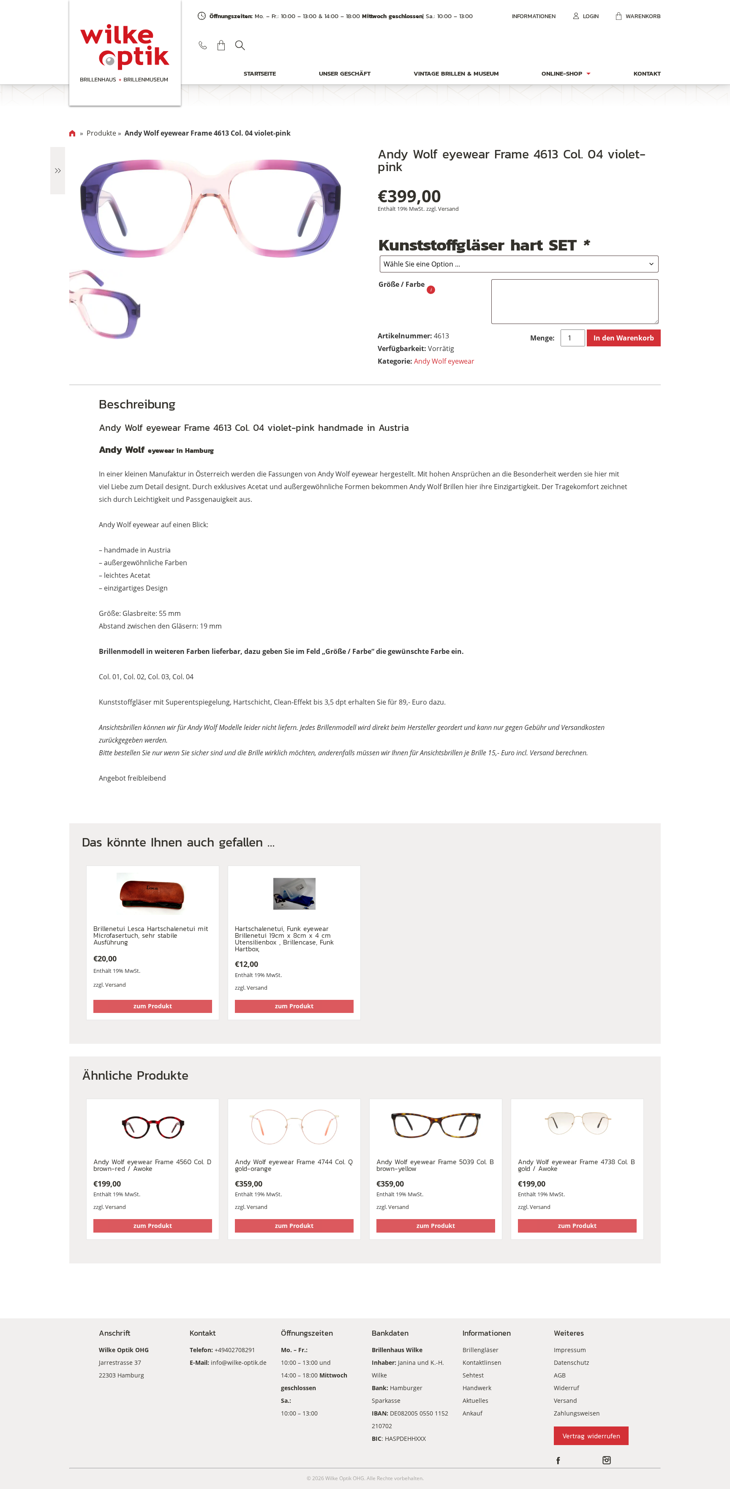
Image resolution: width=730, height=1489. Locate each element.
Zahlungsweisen (577, 1413)
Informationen (534, 16)
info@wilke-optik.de (239, 1362)
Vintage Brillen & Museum (456, 73)
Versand (448, 208)
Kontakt (647, 73)
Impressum (570, 1350)
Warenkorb (643, 16)
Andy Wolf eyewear (444, 361)
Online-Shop (562, 73)
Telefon (203, 45)
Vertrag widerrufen (591, 1436)
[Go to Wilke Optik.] (72, 133)
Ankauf (472, 1413)
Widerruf (566, 1388)
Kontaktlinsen (482, 1362)
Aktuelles (475, 1400)
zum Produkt (152, 1006)
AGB (560, 1375)
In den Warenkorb (624, 338)
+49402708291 (235, 1350)
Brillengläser (480, 1350)
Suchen (240, 45)
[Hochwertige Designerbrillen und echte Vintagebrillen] (125, 53)
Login (591, 16)
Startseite (260, 73)
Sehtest (473, 1375)
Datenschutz (571, 1362)
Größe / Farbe (402, 284)
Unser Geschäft (344, 73)
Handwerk (477, 1388)
